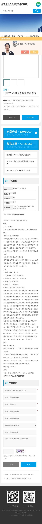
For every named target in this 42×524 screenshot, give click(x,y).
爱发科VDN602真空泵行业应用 (19, 155)
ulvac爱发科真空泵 (32, 36)
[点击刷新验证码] (20, 451)
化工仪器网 (22, 515)
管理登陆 (30, 515)
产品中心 (20, 36)
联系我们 (30, 118)
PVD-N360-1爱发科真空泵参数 (18, 170)
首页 (13, 36)
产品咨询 (11, 118)
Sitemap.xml (13, 515)
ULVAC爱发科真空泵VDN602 (20, 478)
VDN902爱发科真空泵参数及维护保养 (20, 162)
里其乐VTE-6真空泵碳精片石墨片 (22, 474)
